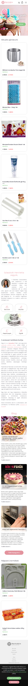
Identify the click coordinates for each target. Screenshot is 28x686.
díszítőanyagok (17, 347)
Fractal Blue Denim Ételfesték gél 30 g (13, 182)
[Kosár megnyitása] (22, 2)
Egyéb (21, 333)
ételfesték (3, 349)
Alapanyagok (7, 333)
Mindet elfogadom (14, 678)
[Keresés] (19, 3)
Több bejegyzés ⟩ (14, 553)
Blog (14, 657)
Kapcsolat (14, 660)
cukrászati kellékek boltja (8, 345)
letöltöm (20, 24)
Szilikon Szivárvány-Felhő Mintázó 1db (13, 591)
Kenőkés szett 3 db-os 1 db (10, 258)
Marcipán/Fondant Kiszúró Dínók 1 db (13, 144)
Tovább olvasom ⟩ (5, 460)
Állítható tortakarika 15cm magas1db (13, 70)
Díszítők (21, 309)
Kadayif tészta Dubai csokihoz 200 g (13, 628)
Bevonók (7, 309)
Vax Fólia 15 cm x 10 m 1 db (10, 220)
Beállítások (14, 682)
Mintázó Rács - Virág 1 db (10, 107)
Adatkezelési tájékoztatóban (19, 672)
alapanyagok (10, 347)
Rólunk (14, 659)
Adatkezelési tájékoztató (14, 662)
